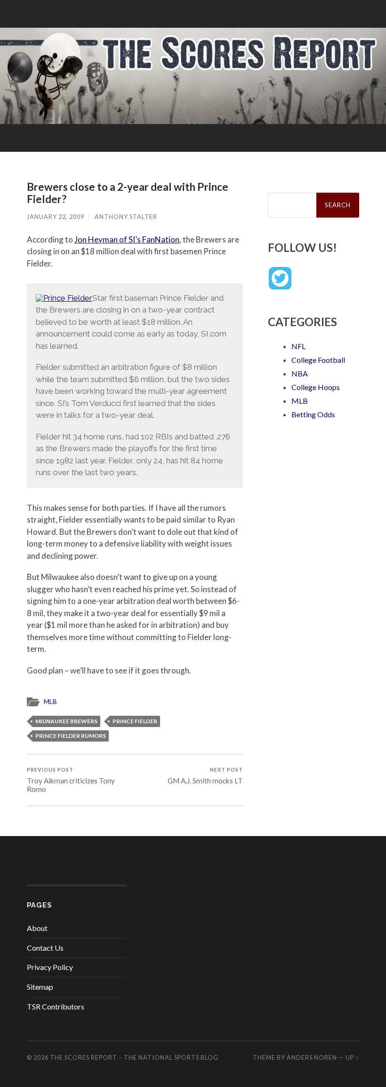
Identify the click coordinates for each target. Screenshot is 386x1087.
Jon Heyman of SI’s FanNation (126, 239)
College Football (318, 359)
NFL (298, 346)
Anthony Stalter (126, 216)
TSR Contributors (55, 1006)
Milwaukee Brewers (66, 721)
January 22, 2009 (55, 216)
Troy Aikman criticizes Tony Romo (71, 779)
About (37, 927)
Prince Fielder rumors (70, 735)
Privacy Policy (50, 966)
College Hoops (315, 387)
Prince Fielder (135, 721)
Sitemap (40, 986)
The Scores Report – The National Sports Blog (134, 1057)
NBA (299, 373)
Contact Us (45, 947)
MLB (50, 701)
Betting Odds (313, 414)
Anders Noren (312, 1057)
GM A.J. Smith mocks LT (205, 775)
